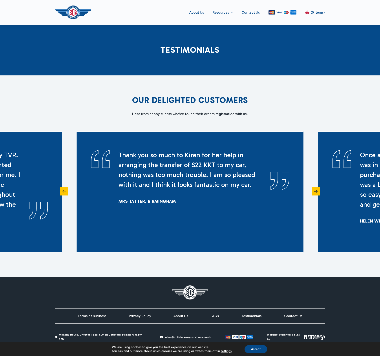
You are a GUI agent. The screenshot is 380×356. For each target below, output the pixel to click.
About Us (196, 12)
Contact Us (250, 12)
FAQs (215, 316)
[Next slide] (316, 191)
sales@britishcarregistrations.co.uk (187, 337)
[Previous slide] (64, 191)
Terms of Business (92, 316)
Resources (221, 12)
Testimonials (251, 316)
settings (226, 351)
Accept (256, 349)
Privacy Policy (140, 316)
